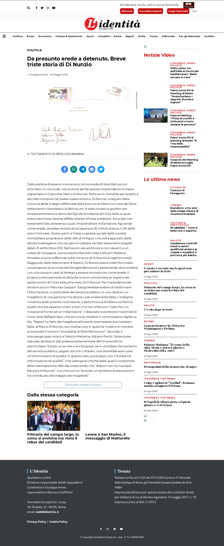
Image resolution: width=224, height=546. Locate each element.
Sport (90, 36)
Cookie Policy (58, 522)
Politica (18, 36)
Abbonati (126, 11)
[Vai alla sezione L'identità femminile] (148, 5)
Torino (154, 36)
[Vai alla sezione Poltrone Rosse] (188, 5)
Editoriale (168, 36)
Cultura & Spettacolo (68, 36)
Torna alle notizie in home (83, 384)
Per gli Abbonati (189, 36)
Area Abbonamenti (150, 11)
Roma (117, 36)
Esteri (30, 36)
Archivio (209, 36)
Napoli (130, 36)
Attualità (104, 36)
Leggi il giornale (178, 11)
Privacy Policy (36, 522)
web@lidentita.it (47, 512)
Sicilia (141, 36)
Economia (44, 36)
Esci (194, 11)
